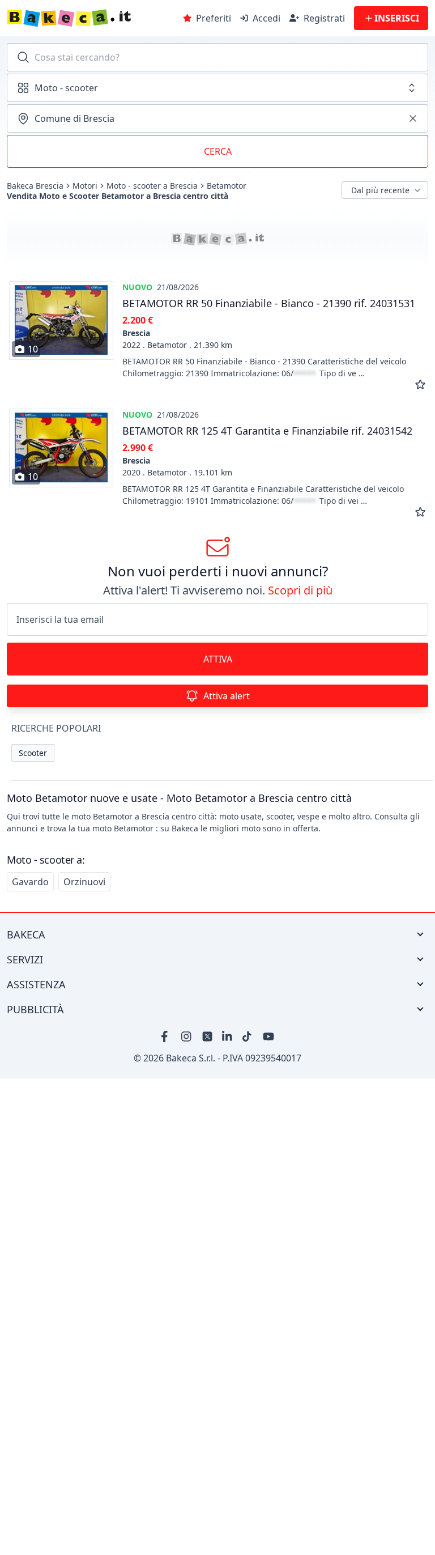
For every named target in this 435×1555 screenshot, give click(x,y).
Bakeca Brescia (35, 185)
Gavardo (30, 882)
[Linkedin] (227, 1036)
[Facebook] (166, 1036)
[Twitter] (207, 1036)
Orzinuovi (84, 882)
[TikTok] (248, 1036)
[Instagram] (187, 1036)
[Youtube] (268, 1036)
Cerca (218, 151)
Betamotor (226, 186)
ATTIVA (217, 659)
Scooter (33, 752)
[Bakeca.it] (91, 18)
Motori (84, 185)
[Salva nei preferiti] (420, 384)
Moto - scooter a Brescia (152, 185)
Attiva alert (226, 696)
